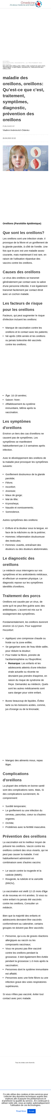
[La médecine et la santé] (25, 4)
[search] (47, 4)
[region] (25, 31)
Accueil (6, 61)
